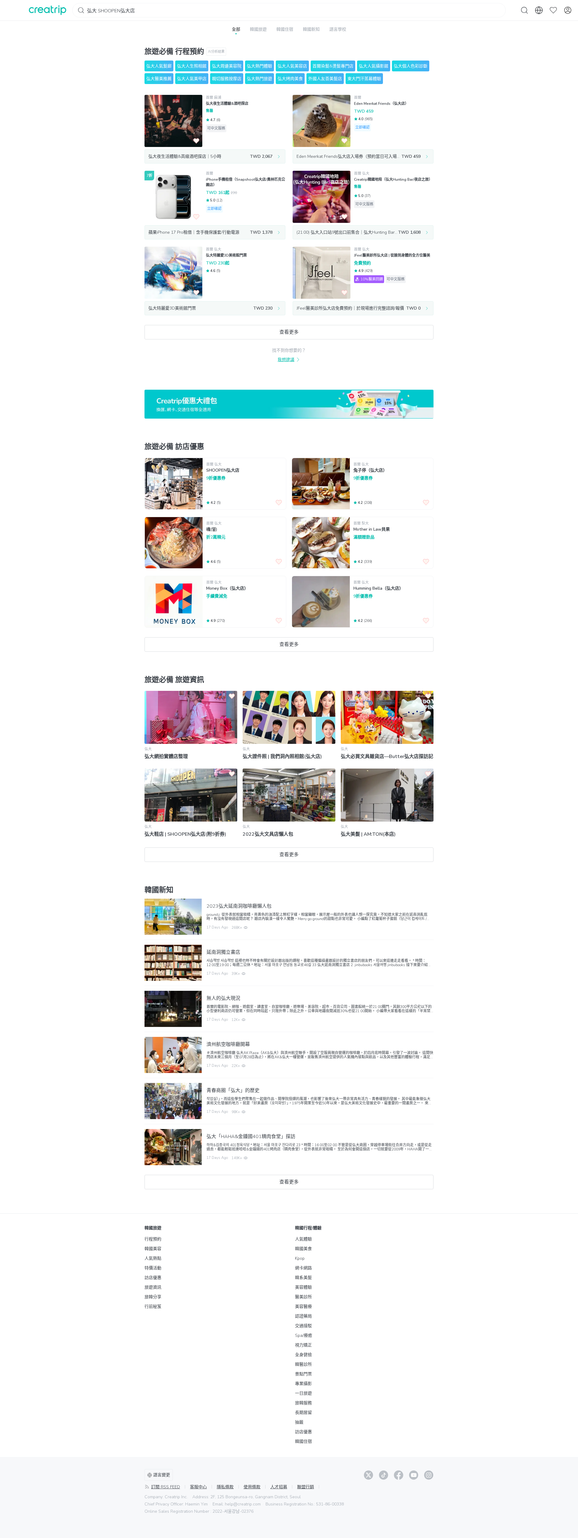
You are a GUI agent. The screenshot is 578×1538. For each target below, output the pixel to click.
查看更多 (289, 332)
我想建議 (286, 360)
